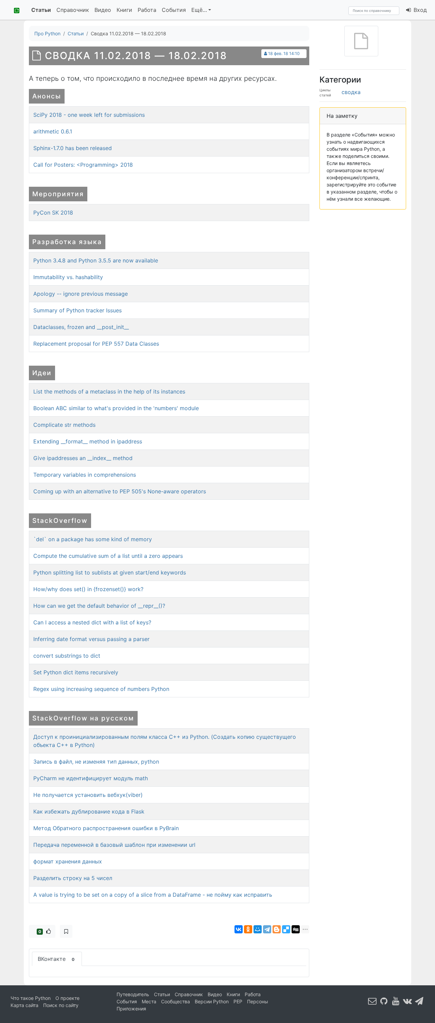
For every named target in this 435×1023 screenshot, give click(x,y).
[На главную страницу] (14, 10)
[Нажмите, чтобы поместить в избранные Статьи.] (66, 931)
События (174, 9)
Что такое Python (31, 998)
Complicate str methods (64, 424)
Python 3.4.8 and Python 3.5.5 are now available (95, 260)
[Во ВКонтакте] (407, 1001)
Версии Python (212, 1001)
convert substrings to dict (66, 655)
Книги (124, 9)
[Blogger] (277, 929)
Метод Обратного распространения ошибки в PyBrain (106, 828)
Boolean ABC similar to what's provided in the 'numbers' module (116, 408)
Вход (419, 9)
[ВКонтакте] (238, 929)
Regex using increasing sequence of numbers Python (101, 689)
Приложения (131, 1008)
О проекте (67, 998)
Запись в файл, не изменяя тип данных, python (96, 761)
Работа (147, 9)
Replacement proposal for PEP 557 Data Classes (96, 343)
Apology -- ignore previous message (80, 293)
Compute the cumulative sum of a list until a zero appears (108, 555)
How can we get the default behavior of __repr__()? (99, 605)
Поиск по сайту (61, 1005)
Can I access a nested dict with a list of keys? (92, 622)
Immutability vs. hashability (68, 277)
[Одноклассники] (248, 929)
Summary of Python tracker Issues (77, 310)
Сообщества (175, 1001)
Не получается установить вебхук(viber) (88, 794)
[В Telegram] (419, 1001)
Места (149, 1001)
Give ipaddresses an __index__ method (83, 458)
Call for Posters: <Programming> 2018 (83, 164)
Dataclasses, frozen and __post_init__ (81, 327)
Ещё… (199, 9)
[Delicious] (286, 929)
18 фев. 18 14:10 (284, 53)
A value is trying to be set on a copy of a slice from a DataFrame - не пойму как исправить (152, 894)
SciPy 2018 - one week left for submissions (89, 114)
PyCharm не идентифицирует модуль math (90, 778)
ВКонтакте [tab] (56, 958)
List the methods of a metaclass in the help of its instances (109, 391)
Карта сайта (24, 1005)
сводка (351, 92)
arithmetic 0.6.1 (52, 131)
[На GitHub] (384, 1001)
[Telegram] (267, 929)
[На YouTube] (395, 1001)
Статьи (41, 9)
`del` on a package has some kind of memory (92, 539)
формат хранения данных (67, 861)
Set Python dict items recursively (75, 672)
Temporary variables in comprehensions (84, 474)
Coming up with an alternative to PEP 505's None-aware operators (119, 491)
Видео (102, 9)
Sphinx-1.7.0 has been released (72, 148)
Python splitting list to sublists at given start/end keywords (109, 572)
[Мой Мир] (258, 929)
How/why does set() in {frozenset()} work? (88, 589)
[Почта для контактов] (372, 1001)
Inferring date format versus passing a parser (91, 639)
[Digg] (296, 929)
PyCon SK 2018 (53, 212)
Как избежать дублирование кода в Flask (88, 811)
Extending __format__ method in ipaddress (87, 441)
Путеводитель (133, 994)
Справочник (72, 9)
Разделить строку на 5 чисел (72, 878)
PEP (237, 1001)
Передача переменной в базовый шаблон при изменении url (114, 844)
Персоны (257, 1001)
